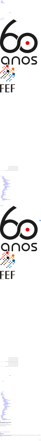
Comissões (5, 400)
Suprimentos (6, 185)
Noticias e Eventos (4, 414)
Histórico (3, 176)
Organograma (3, 190)
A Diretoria (6, 182)
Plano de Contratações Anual (7, 186)
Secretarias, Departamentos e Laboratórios (6, 199)
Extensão (2, 196)
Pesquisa (2, 416)
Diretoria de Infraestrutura (6, 184)
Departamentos (5, 181)
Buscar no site (7, 170)
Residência (2, 2)
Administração (3, 178)
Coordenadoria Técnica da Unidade (7, 180)
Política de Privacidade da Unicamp (8, 435)
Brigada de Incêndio (5, 408)
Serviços (5, 188)
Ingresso (2, 0)
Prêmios (3, 193)
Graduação (2, 195)
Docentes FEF (3, 198)
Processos (3, 191)
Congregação (5, 179)
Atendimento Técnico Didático (8, 183)
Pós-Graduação (2, 415)
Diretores (3, 177)
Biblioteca (2, 197)
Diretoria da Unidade (6, 399)
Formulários (6, 407)
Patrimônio (6, 187)
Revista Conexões (4, 192)
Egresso (2, 1)
